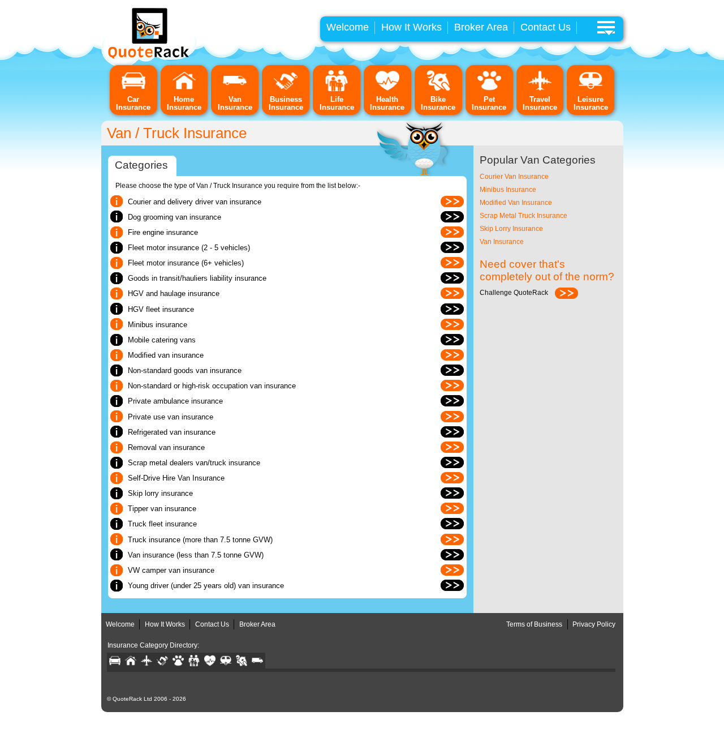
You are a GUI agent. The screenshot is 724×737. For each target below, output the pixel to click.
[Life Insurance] (336, 89)
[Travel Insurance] (540, 89)
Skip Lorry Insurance (511, 228)
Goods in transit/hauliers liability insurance (197, 278)
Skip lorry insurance (160, 493)
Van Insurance (502, 241)
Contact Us (545, 27)
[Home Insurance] (184, 89)
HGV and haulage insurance (173, 293)
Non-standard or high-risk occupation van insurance (212, 386)
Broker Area (481, 27)
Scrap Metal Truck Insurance (523, 215)
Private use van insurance (170, 417)
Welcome (347, 27)
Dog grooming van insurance (174, 217)
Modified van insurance (166, 355)
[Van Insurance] (234, 89)
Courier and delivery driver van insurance (194, 202)
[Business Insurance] (285, 89)
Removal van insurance (166, 447)
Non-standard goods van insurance (185, 370)
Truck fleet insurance (162, 524)
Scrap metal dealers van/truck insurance (194, 463)
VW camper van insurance (171, 570)
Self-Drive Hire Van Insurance (176, 478)
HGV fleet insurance (161, 309)
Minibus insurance (157, 324)
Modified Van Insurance (516, 202)
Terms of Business (534, 624)
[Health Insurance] (387, 89)
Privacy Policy (593, 624)
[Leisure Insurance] (590, 89)
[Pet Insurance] (489, 89)
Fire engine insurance (163, 232)
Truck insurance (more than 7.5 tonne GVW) (200, 539)
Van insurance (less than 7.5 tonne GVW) (196, 555)
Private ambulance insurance (175, 401)
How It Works (411, 27)
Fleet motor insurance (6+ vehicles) (186, 263)
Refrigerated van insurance (172, 432)
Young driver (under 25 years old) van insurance (206, 585)
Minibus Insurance (508, 189)
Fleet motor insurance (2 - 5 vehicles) (189, 247)
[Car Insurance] (133, 89)
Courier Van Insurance (514, 176)
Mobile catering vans (162, 340)
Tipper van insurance (162, 508)
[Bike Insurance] (438, 89)
